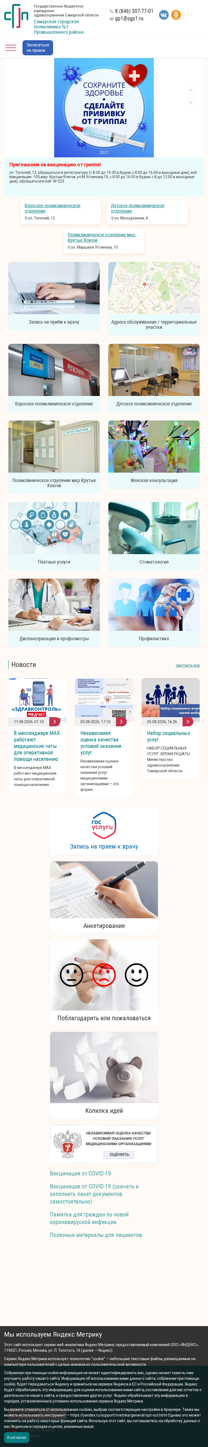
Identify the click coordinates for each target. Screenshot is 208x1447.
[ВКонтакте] (163, 14)
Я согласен (16, 1437)
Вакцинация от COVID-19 (80, 1173)
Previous (191, 90)
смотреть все (188, 665)
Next (191, 102)
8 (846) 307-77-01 (134, 11)
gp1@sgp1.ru (129, 18)
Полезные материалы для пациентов (96, 1235)
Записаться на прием (38, 47)
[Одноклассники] (176, 14)
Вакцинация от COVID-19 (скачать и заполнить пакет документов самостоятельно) (94, 1194)
